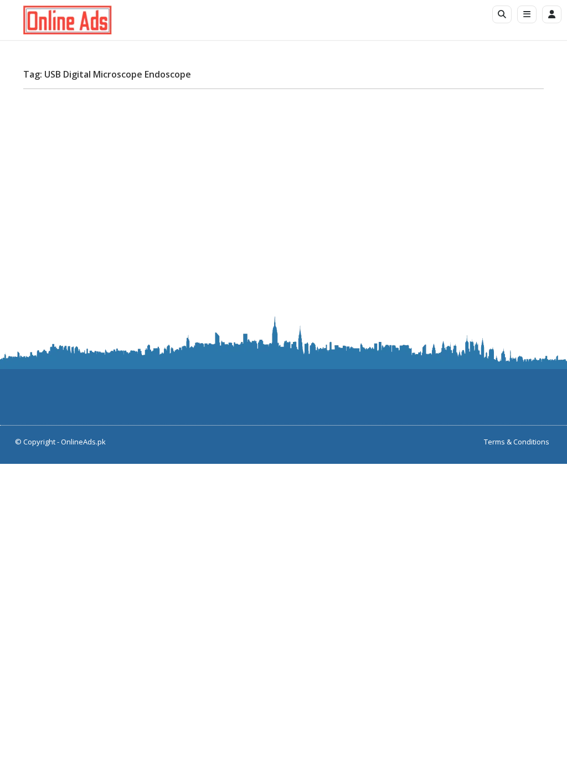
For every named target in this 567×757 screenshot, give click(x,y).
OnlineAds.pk (83, 442)
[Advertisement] (283, 175)
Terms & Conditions (516, 442)
